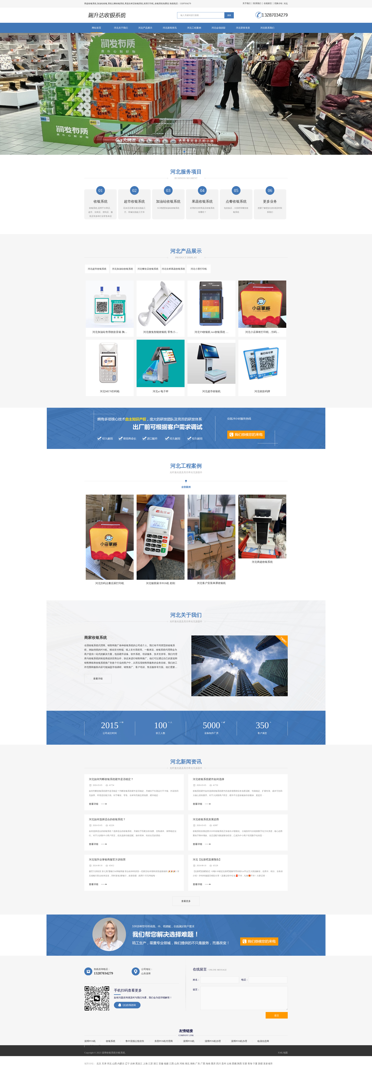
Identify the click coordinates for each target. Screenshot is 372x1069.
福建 (166, 1063)
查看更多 (186, 901)
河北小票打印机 (199, 269)
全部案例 (186, 487)
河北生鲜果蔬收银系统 (173, 269)
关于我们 (247, 3)
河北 (109, 1063)
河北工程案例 (194, 28)
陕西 (239, 1063)
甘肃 (244, 1063)
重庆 (213, 1063)
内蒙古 (120, 1063)
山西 (114, 1063)
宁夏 (255, 1063)
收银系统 (110, 1041)
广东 (197, 1063)
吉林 (132, 1063)
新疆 (260, 1063)
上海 (145, 1063)
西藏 (234, 1063)
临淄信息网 (263, 1041)
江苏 (150, 1063)
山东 (176, 1063)
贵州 (223, 1063)
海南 (208, 1063)
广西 (203, 1063)
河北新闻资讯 (170, 28)
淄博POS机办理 (213, 1041)
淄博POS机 (90, 1041)
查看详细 (98, 678)
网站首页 (96, 28)
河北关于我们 (121, 28)
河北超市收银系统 (97, 269)
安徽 (161, 1063)
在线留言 (268, 3)
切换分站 (278, 3)
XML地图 (283, 1052)
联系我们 (257, 3)
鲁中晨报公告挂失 (135, 1041)
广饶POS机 (95, 1046)
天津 (104, 1063)
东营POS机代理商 (163, 1041)
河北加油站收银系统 (122, 269)
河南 (182, 1063)
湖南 (192, 1063)
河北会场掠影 (219, 28)
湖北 (187, 1063)
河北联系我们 (267, 28)
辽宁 (127, 1063)
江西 (171, 1063)
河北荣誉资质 (243, 28)
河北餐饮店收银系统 (147, 269)
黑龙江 (138, 1063)
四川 (218, 1063)
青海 (250, 1063)
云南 (229, 1063)
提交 (276, 1015)
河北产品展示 (145, 28)
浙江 (155, 1063)
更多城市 (268, 1063)
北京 (98, 1063)
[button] (184, 152)
